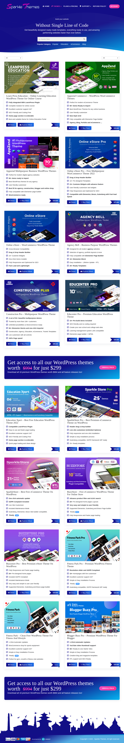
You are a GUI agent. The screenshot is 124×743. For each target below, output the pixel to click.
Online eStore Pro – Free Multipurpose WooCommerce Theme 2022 (85, 172)
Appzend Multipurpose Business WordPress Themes (31, 171)
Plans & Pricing (70, 6)
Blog (84, 44)
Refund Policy (99, 6)
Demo (12, 125)
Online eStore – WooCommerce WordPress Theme (30, 245)
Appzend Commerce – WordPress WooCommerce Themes (91, 97)
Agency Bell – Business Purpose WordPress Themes (92, 245)
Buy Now (86, 128)
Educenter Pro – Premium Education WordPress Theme (90, 315)
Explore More (27, 125)
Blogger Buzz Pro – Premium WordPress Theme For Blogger (92, 637)
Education (64, 44)
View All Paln (108, 367)
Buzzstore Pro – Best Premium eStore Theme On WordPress (29, 565)
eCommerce (75, 44)
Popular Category (44, 44)
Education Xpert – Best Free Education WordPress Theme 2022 (30, 421)
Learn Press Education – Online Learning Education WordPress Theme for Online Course (31, 97)
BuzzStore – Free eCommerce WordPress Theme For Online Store (90, 493)
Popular (55, 44)
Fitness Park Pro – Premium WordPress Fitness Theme (89, 565)
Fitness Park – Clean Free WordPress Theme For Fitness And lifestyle (29, 637)
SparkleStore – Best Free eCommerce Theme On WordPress (29, 493)
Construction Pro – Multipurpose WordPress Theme (31, 314)
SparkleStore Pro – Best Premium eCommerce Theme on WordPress (89, 421)
